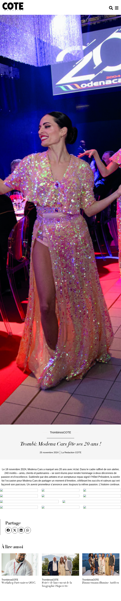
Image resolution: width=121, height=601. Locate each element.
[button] (8, 530)
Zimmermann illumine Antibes (100, 582)
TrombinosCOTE (60, 432)
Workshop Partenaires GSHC (18, 582)
